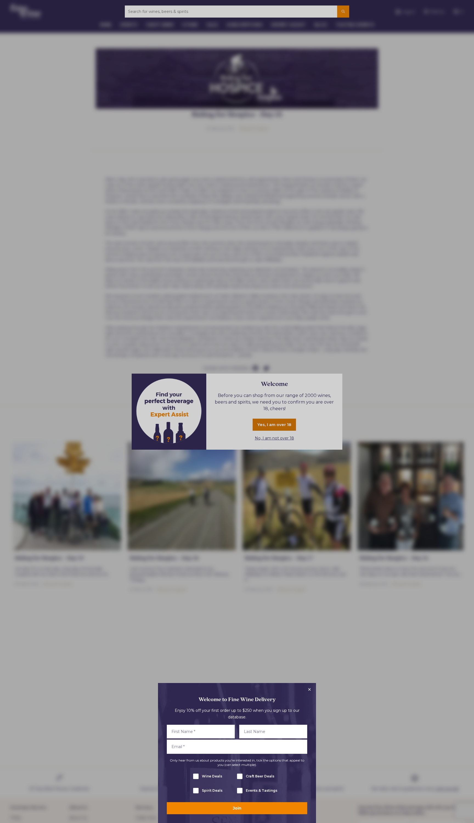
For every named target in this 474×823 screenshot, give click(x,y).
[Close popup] (309, 689)
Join (237, 808)
